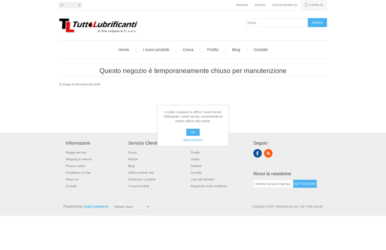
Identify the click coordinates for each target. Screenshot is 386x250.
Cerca (317, 22)
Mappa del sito (76, 152)
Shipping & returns (79, 159)
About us (72, 179)
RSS (268, 153)
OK (193, 132)
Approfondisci (193, 140)
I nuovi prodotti (156, 49)
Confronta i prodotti (141, 179)
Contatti (261, 49)
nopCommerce (96, 206)
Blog (236, 49)
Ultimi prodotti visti (141, 172)
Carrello (196, 172)
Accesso (260, 4)
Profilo (212, 49)
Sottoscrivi (305, 184)
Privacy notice (75, 166)
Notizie (133, 159)
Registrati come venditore (209, 186)
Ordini (195, 159)
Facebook (257, 153)
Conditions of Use (78, 172)
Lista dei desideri (203, 179)
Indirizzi (196, 166)
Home (123, 49)
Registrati (242, 4)
